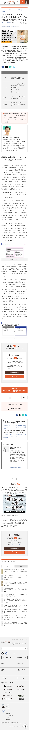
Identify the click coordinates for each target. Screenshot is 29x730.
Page (5, 88)
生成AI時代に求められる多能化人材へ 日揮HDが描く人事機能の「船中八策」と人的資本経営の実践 (15, 611)
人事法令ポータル (21, 670)
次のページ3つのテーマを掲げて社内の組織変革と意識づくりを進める (14, 390)
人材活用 (3, 26)
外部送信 (8, 719)
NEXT (24, 397)
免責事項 (8, 711)
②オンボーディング (15, 89)
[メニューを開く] (2, 2)
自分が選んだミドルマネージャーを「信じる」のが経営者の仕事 (18, 104)
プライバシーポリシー (10, 717)
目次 (14, 72)
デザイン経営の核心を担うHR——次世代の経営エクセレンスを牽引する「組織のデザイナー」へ (15, 605)
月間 (21, 566)
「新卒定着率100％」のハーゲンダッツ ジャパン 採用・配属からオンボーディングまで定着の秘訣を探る (16, 589)
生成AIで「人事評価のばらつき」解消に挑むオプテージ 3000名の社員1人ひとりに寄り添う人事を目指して (15, 577)
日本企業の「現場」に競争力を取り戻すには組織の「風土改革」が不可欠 (15, 435)
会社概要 (8, 713)
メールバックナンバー (15, 369)
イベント (3, 678)
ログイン (15, 376)
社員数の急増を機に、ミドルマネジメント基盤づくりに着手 (18, 77)
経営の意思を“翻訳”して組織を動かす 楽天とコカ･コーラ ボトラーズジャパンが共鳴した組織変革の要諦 (15, 600)
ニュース (19, 663)
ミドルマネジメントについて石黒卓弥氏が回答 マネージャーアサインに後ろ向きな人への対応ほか (15, 427)
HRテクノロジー (21, 678)
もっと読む (5, 437)
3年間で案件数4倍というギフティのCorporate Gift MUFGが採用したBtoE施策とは (16, 595)
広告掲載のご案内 (21, 657)
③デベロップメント (15, 92)
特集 (2, 663)
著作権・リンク (9, 706)
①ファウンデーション (16, 87)
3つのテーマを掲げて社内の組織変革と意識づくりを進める (18, 84)
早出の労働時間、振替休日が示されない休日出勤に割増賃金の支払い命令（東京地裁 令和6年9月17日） (15, 623)
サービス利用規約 (9, 715)
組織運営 (8, 26)
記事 (2, 670)
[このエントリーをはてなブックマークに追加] (14, 66)
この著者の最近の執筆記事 (16, 467)
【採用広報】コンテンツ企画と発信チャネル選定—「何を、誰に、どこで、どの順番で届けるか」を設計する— (15, 617)
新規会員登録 (15, 372)
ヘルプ (7, 704)
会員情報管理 (9, 709)
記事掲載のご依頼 (7, 657)
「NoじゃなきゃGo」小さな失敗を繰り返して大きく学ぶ (18, 97)
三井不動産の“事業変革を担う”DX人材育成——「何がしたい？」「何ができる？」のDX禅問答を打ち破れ (15, 571)
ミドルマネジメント (15, 26)
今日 (8, 566)
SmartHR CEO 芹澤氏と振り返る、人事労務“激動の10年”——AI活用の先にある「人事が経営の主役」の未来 (15, 583)
